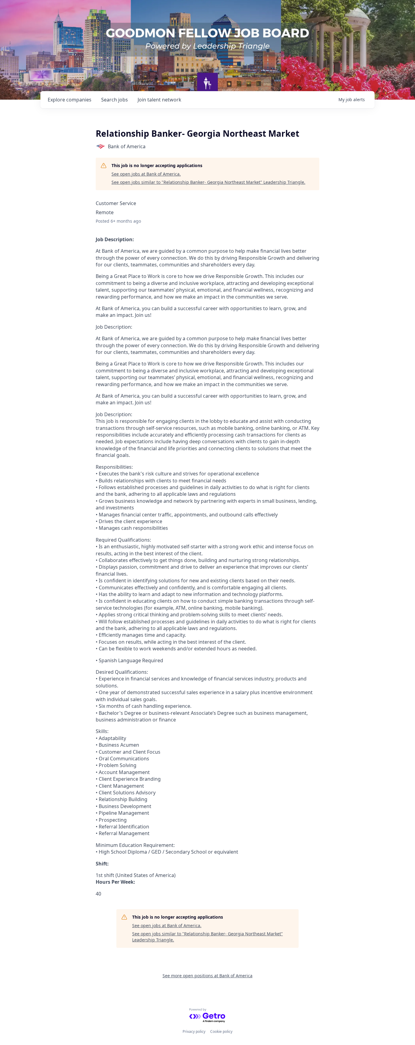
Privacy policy (194, 1031)
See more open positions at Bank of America (207, 975)
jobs (114, 99)
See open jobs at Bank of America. (146, 174)
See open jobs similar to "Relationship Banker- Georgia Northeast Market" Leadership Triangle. (208, 182)
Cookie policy (221, 1031)
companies (69, 99)
